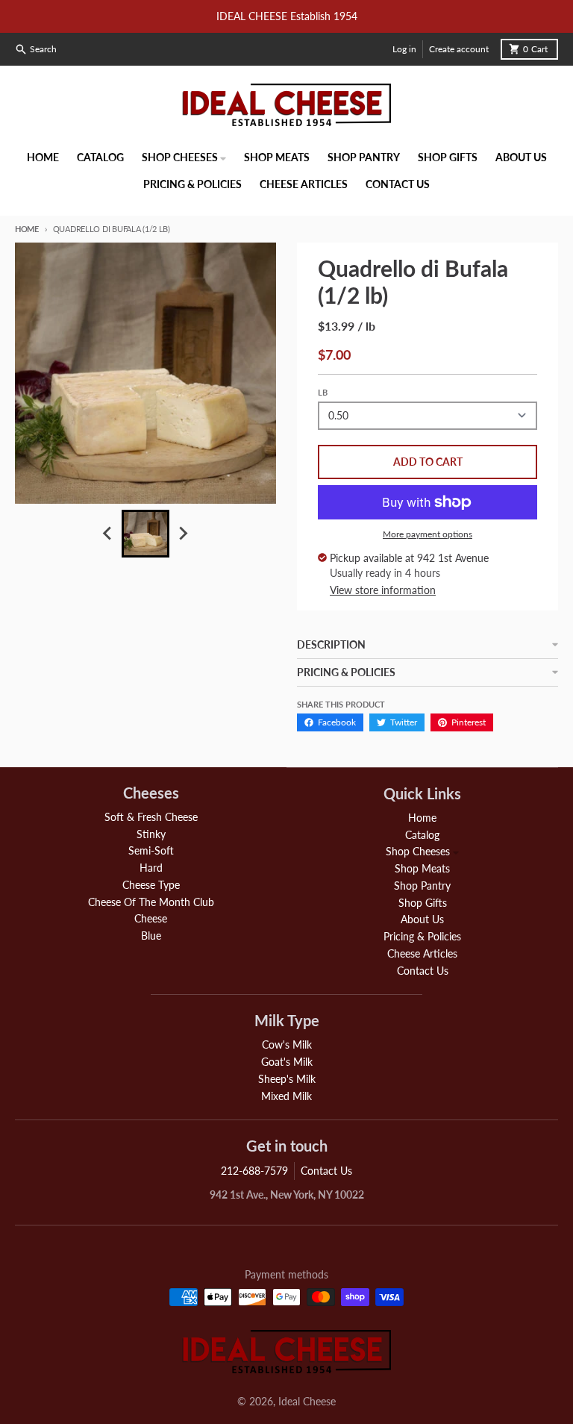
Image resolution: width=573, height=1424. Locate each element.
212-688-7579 (254, 1170)
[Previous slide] (108, 534)
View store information (383, 590)
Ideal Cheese (307, 1401)
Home (27, 229)
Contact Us (326, 1170)
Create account (459, 48)
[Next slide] (182, 534)
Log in (404, 48)
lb (323, 392)
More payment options (427, 534)
